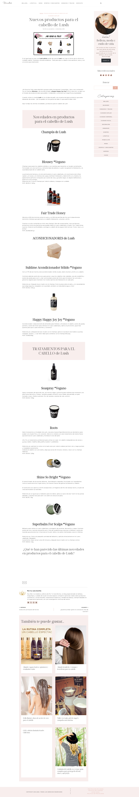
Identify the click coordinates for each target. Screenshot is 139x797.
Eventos (106, 132)
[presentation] (36, 644)
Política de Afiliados (95, 789)
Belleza (106, 101)
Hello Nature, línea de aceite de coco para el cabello (36, 719)
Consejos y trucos (67, 3)
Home (41, 13)
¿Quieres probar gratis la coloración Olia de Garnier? (74, 609)
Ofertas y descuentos (52, 3)
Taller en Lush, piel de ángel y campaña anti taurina (68, 719)
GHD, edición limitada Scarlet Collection (33, 731)
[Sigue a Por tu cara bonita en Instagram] (33, 602)
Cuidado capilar (53, 15)
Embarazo (106, 128)
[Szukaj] (115, 87)
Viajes (106, 155)
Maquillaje (106, 139)
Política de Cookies (95, 790)
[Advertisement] (53, 77)
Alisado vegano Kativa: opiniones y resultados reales (35, 668)
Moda (41, 3)
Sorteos (106, 151)
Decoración (106, 124)
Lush (24, 582)
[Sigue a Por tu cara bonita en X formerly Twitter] (31, 602)
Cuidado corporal (106, 116)
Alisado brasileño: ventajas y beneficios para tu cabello (67, 668)
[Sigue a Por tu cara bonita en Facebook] (28, 602)
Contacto (79, 3)
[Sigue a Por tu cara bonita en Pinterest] (36, 602)
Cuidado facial (106, 120)
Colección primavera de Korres (29, 608)
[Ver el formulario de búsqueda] (101, 3)
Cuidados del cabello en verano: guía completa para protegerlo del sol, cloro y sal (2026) (70, 771)
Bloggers (106, 105)
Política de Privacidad (95, 793)
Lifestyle (106, 136)
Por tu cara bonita (49, 29)
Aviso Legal (96, 792)
